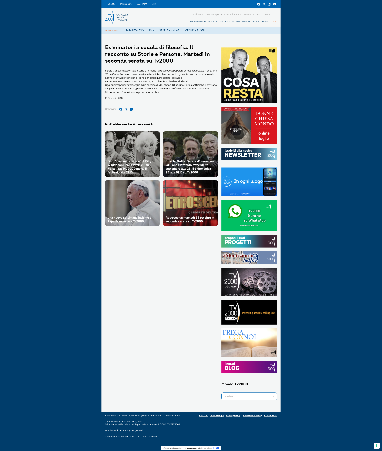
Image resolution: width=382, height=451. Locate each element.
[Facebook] (259, 4)
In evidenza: (111, 30)
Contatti (268, 14)
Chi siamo (198, 14)
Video (255, 21)
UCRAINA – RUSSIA (194, 30)
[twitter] (126, 109)
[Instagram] (269, 4)
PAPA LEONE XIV (135, 30)
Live (274, 21)
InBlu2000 (126, 4)
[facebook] (121, 109)
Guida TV (225, 21)
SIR (154, 4)
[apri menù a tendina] (205, 21)
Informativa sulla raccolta (172, 448)
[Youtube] (275, 4)
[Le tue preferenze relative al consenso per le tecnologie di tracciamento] (377, 446)
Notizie (236, 21)
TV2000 (110, 4)
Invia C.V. (203, 415)
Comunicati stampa (231, 14)
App (259, 14)
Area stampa (212, 14)
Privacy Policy (233, 415)
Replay (246, 21)
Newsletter (249, 14)
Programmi (197, 21)
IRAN (151, 30)
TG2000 (265, 21)
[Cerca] (274, 14)
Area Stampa (217, 415)
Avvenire (142, 4)
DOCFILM (212, 21)
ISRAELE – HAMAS (169, 30)
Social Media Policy (252, 415)
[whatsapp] (131, 109)
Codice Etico (270, 415)
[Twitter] (264, 4)
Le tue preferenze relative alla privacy (198, 448)
